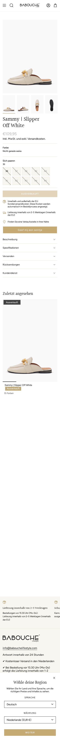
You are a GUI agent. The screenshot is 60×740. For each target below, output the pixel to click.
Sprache (30, 697)
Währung (30, 713)
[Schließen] (54, 677)
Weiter (30, 732)
